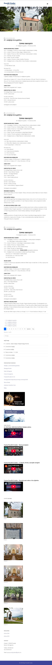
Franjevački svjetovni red (9, 376)
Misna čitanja (7, 382)
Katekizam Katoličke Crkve (10, 385)
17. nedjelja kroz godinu (11, 322)
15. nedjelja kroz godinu (11, 325)
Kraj (33, 329)
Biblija (5, 388)
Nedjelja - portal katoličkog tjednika (11, 365)
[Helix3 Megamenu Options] (47, 4)
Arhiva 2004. (6, 633)
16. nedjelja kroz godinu (11, 324)
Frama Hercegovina (8, 374)
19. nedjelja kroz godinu (13, 229)
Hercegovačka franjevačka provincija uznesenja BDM (16, 379)
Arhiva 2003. (6, 636)
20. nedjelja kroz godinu (13, 115)
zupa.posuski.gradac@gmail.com (14, 652)
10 (24, 329)
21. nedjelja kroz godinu (13, 40)
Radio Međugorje (8, 371)
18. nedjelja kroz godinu (11, 320)
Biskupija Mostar (7, 368)
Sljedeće (29, 329)
